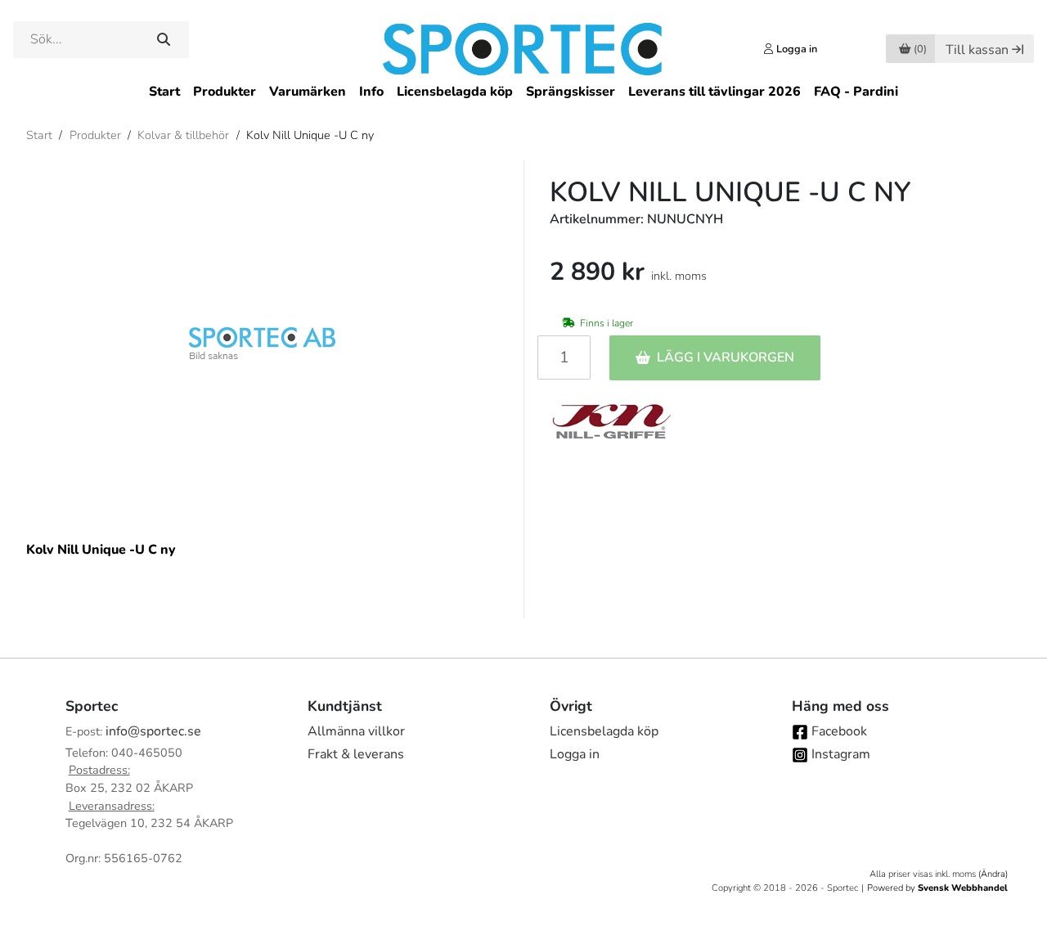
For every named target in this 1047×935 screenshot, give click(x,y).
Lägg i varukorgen (725, 357)
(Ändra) (993, 874)
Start (164, 92)
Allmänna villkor (356, 731)
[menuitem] (164, 92)
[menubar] (523, 92)
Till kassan (977, 50)
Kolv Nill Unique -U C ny (310, 135)
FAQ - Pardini (856, 92)
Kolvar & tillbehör (183, 135)
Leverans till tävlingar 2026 (714, 92)
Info (371, 92)
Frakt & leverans (356, 754)
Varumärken (307, 92)
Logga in (575, 754)
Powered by (937, 888)
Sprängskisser (570, 92)
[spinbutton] (564, 357)
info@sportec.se (153, 731)
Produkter (224, 92)
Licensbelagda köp (455, 92)
